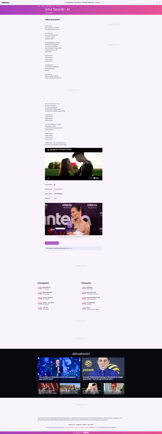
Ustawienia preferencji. (84, 427)
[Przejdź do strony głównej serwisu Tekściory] (5, 3)
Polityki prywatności (75, 427)
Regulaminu (66, 427)
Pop (54, 6)
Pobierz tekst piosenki (52, 243)
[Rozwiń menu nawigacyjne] (159, 2)
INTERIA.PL (97, 427)
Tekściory (43, 6)
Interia (39, 6)
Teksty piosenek (49, 6)
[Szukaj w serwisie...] (157, 2)
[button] (69, 2)
